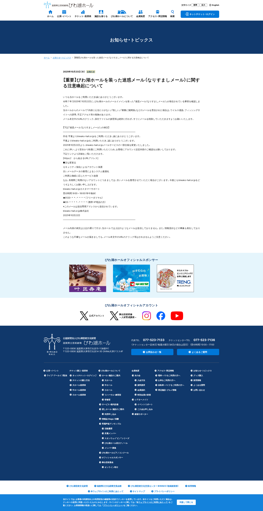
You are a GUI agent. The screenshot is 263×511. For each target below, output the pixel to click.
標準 (195, 5)
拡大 (203, 5)
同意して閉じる (186, 502)
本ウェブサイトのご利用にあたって (152, 502)
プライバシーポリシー (112, 505)
